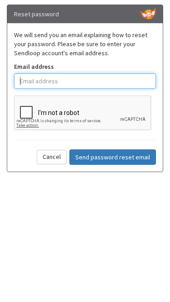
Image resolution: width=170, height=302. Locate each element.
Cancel (52, 157)
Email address (34, 66)
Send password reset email (112, 157)
